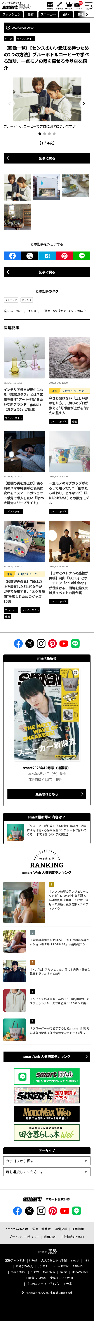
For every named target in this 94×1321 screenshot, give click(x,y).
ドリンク (26, 300)
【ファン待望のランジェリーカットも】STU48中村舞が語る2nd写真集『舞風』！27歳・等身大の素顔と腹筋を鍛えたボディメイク (69, 900)
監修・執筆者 (41, 1229)
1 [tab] (39, 133)
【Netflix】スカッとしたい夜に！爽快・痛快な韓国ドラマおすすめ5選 (60, 971)
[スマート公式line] (75, 645)
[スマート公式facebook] (18, 645)
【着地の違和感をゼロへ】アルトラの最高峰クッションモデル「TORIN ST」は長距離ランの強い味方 (59, 942)
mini (86, 1260)
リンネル (43, 1266)
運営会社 (61, 1229)
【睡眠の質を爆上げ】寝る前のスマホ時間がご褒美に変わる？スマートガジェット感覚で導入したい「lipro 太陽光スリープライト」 (24, 493)
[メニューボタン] (88, 5)
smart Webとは (17, 1229)
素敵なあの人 (24, 1266)
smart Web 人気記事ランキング (46, 1056)
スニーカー (48, 14)
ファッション (11, 14)
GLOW (35, 1272)
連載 (74, 421)
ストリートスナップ (78, 5)
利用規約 (50, 1237)
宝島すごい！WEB (61, 1278)
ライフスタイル (25, 38)
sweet (75, 1260)
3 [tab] (49, 133)
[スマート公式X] (29, 645)
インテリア (11, 300)
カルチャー (11, 610)
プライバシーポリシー (24, 1237)
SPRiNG (78, 1266)
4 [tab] (54, 133)
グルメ (8, 38)
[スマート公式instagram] (41, 645)
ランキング (69, 5)
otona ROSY (60, 1266)
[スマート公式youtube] (63, 645)
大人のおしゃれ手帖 (54, 1260)
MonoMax (49, 1272)
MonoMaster (80, 1272)
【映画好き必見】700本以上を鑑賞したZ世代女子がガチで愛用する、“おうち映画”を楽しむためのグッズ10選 (24, 591)
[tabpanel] (47, 103)
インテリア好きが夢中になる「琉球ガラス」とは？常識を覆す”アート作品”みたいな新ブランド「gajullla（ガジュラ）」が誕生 (23, 399)
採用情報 (78, 1229)
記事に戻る (47, 158)
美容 (31, 14)
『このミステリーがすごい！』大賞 (49, 1284)
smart (63, 1272)
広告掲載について (73, 1237)
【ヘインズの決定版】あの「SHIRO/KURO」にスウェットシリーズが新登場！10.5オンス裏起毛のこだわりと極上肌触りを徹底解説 (60, 1001)
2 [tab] (44, 133)
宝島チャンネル (15, 1260)
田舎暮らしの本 (36, 1278)
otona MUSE (18, 1272)
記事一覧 (59, 5)
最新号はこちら (46, 794)
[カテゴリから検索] (46, 1160)
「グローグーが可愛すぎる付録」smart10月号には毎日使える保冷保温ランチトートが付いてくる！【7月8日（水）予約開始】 (60, 1030)
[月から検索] (46, 1171)
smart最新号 (49, 5)
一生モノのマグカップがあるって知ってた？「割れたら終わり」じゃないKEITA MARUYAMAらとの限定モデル (69, 493)
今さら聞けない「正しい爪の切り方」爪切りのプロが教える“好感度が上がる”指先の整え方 (69, 405)
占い (66, 14)
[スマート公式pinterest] (52, 645)
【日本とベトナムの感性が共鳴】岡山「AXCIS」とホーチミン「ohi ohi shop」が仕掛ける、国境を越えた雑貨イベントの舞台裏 (68, 583)
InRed (33, 1260)
